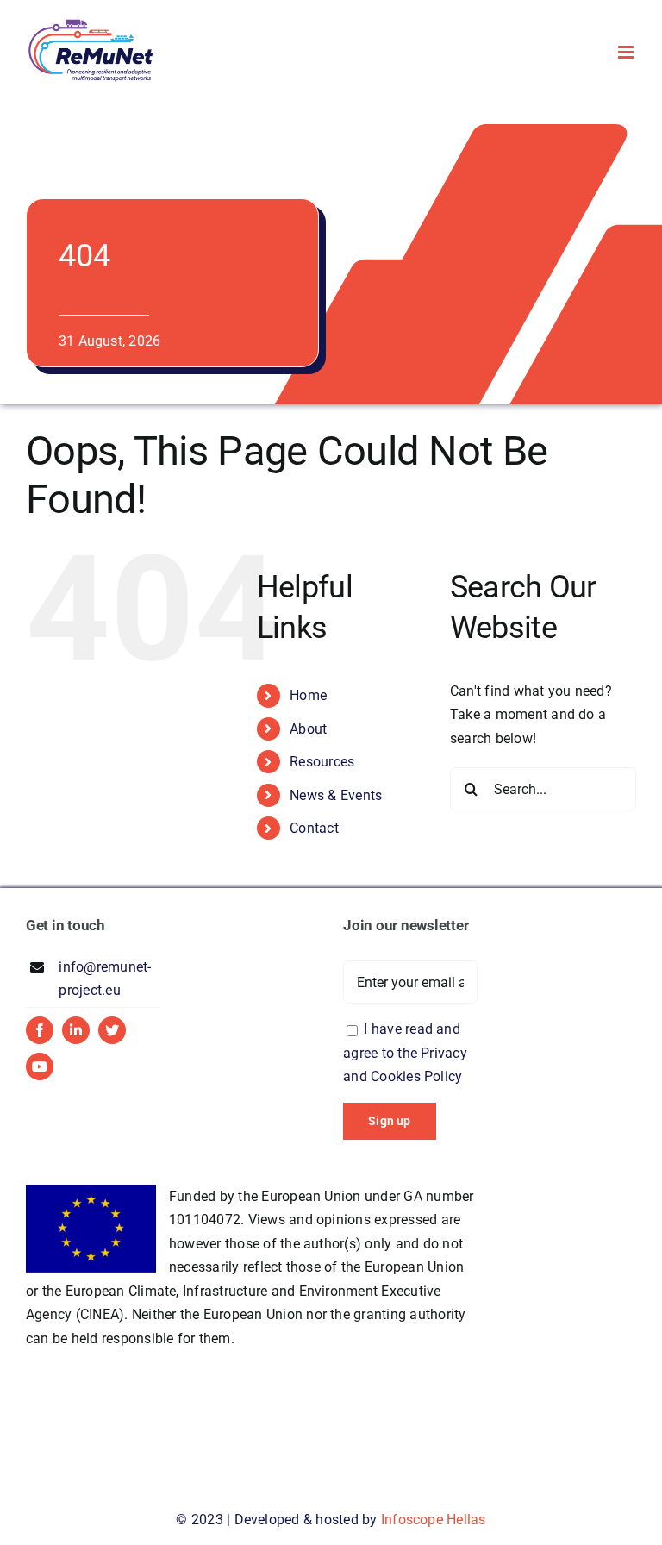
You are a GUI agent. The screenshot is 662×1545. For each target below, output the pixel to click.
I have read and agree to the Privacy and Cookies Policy (405, 1053)
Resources (322, 762)
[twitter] (112, 1030)
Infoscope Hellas (433, 1519)
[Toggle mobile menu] (627, 52)
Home (308, 695)
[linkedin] (76, 1030)
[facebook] (39, 1030)
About (308, 729)
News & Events (336, 795)
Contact (314, 828)
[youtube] (39, 1066)
